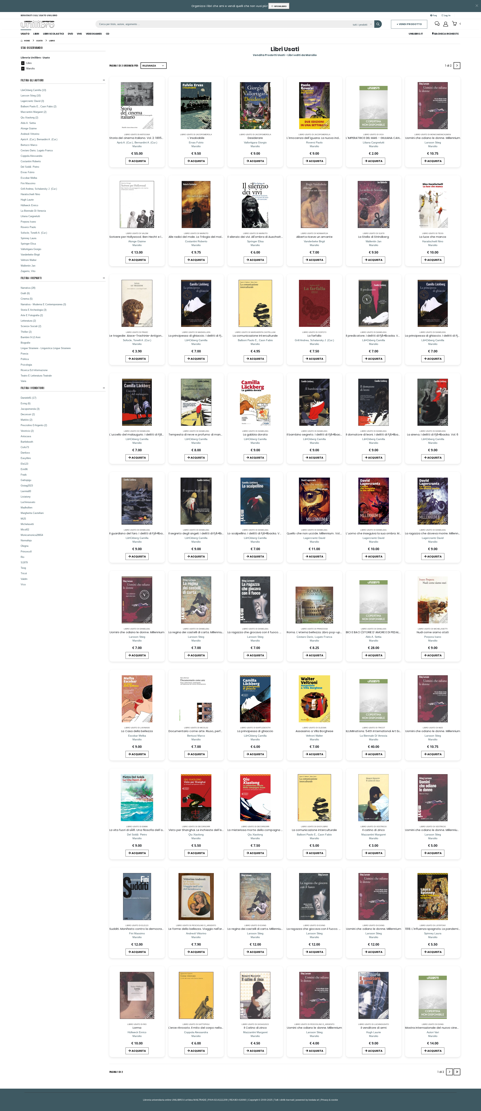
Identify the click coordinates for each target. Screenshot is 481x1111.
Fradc (24, 474)
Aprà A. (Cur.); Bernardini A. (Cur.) (39, 139)
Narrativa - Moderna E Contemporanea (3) (43, 304)
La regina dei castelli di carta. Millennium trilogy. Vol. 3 (206, 632)
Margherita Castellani (32, 513)
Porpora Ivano (28, 221)
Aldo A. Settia (28, 123)
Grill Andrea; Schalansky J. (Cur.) (39, 188)
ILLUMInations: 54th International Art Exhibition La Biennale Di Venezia (394, 731)
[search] (378, 24)
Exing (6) (25, 403)
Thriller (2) (26, 331)
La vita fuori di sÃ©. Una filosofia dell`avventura (142, 830)
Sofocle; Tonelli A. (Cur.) (34, 232)
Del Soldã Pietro (30, 166)
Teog (23, 568)
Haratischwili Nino (30, 194)
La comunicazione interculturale (255, 336)
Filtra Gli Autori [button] (32, 80)
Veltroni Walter (28, 260)
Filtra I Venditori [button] (32, 388)
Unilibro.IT (416, 34)
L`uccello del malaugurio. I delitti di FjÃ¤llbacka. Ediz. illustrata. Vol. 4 (156, 434)
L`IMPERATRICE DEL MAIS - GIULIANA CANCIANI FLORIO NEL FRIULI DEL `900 (394, 138)
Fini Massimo (28, 183)
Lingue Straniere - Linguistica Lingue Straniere (46, 348)
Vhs (79, 34)
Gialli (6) (25, 293)
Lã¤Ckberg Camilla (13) (33, 90)
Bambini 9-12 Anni (30, 337)
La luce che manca (432, 237)
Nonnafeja (26, 540)
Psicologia (26, 364)
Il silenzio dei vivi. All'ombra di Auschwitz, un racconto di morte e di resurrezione (283, 237)
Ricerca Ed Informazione (34, 370)
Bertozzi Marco (29, 145)
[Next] (457, 65)
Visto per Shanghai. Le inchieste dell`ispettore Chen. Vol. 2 (209, 830)
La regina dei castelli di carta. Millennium (256, 929)
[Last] (457, 1072)
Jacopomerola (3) (30, 408)
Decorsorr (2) (28, 414)
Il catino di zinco (373, 830)
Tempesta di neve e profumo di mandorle (198, 434)
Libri (36, 34)
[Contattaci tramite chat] (437, 24)
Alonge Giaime (29, 128)
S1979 (24, 562)
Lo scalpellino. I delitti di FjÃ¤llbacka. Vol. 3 (256, 533)
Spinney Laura (28, 238)
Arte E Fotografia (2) (32, 315)
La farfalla (314, 336)
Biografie (25, 342)
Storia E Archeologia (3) (33, 309)
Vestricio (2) (27, 430)
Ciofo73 (25, 447)
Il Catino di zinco (255, 1028)
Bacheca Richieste (446, 34)
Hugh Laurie (27, 199)
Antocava (26, 436)
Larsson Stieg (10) (31, 95)
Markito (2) (26, 419)
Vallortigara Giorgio (31, 249)
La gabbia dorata (255, 434)
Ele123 (24, 463)
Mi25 (23, 518)
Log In (447, 15)
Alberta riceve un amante (314, 237)
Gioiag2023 (27, 485)
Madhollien (26, 507)
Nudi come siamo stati (433, 632)
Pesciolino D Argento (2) (34, 425)
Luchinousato (28, 502)
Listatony (26, 496)
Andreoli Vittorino (30, 134)
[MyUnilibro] (445, 24)
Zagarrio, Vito (28, 271)
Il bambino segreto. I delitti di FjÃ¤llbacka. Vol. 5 (319, 434)
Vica (23, 584)
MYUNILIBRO (280, 6)
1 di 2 (449, 66)
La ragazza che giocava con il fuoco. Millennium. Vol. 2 (324, 929)
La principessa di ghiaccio (255, 731)
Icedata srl (314, 1099)
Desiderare (255, 138)
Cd (107, 34)
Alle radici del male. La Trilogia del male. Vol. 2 (200, 237)
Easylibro (26, 458)
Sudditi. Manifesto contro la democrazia (137, 929)
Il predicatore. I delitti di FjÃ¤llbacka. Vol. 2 (374, 336)
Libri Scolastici (53, 34)
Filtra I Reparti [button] (31, 278)
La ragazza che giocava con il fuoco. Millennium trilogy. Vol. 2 (270, 632)
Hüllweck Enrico (29, 205)
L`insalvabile (196, 138)
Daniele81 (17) (28, 397)
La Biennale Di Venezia (33, 210)
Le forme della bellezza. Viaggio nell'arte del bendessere (208, 929)
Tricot (24, 573)
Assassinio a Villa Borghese (314, 731)
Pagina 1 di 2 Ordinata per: (124, 65)
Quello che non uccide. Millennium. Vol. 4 (315, 533)
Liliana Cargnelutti (30, 216)
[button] (456, 23)
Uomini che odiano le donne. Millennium (432, 138)
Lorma (137, 1028)
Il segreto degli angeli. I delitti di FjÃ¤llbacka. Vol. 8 (203, 533)
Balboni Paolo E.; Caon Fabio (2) (38, 106)
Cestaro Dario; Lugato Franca (37, 150)
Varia (23, 381)
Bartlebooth (27, 441)
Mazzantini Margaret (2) (33, 112)
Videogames (94, 34)
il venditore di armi (374, 1028)
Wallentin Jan (28, 265)
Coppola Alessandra (31, 156)
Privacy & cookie (329, 1099)
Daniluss (25, 452)
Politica (25, 359)
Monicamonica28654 (32, 535)
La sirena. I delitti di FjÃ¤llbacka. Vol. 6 (432, 434)
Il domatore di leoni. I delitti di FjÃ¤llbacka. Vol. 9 (379, 434)
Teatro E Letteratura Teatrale (36, 375)
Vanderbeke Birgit (30, 254)
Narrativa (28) (28, 287)
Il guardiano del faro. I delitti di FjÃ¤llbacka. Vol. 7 (142, 533)
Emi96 (24, 469)
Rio (22, 557)
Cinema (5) (27, 298)
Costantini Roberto (31, 161)
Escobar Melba (29, 177)
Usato (25, 34)
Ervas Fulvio (27, 172)
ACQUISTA (139, 161)
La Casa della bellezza (137, 731)
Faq (434, 15)
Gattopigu (26, 480)
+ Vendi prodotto (409, 24)
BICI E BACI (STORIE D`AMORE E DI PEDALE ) (374, 632)
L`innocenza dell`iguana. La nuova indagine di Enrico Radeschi (329, 138)
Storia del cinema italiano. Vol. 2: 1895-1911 (138, 138)
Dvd (70, 34)
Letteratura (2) (28, 320)
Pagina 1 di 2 (116, 1071)
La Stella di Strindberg (373, 237)
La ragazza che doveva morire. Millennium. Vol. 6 (438, 533)
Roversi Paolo (28, 227)
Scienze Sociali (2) (31, 326)
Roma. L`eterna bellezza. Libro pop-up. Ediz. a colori (322, 632)
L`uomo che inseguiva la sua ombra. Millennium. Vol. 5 (383, 533)
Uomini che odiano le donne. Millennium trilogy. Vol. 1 (441, 830)
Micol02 (25, 529)
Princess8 (26, 551)
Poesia (24, 353)
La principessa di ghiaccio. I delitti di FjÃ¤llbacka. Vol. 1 (206, 336)
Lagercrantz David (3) (32, 101)
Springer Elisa (28, 243)
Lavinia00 (26, 491)
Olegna (24, 546)
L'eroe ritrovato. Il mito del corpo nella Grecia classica (206, 1028)
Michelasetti (27, 524)
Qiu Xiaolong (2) (29, 117)
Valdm (24, 579)
